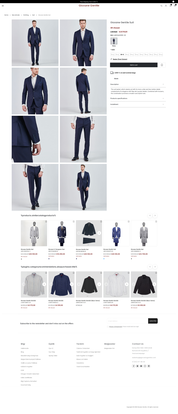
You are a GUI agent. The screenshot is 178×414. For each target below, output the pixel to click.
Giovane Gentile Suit (27, 249)
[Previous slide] (150, 215)
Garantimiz (80, 363)
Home (6, 15)
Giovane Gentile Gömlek (28, 300)
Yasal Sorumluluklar (83, 367)
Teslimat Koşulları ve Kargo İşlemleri (88, 352)
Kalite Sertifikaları (26, 378)
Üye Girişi (52, 352)
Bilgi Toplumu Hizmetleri (29, 381)
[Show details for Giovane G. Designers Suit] (61, 233)
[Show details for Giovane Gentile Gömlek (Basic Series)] (89, 284)
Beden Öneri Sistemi (120, 59)
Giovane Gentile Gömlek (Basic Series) (88, 300)
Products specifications (118, 98)
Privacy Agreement (115, 326)
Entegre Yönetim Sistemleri (30, 374)
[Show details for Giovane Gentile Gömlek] (34, 284)
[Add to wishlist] (46, 221)
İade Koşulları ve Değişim (84, 356)
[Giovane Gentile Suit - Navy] (76, 258)
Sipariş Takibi (53, 356)
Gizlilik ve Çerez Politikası (29, 363)
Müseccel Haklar (82, 359)
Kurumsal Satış (26, 385)
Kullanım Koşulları (26, 367)
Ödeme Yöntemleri (83, 348)
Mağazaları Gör (109, 348)
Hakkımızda (24, 348)
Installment (114, 104)
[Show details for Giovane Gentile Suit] (34, 233)
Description (114, 84)
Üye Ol (51, 348)
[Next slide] (155, 215)
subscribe (153, 321)
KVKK (22, 370)
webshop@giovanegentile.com (144, 358)
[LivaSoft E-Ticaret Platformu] (89, 407)
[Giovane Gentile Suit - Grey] (131, 258)
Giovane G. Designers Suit (56, 249)
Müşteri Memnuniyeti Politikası (31, 359)
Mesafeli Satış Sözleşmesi (29, 356)
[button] (99, 233)
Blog (22, 352)
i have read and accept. (124, 326)
